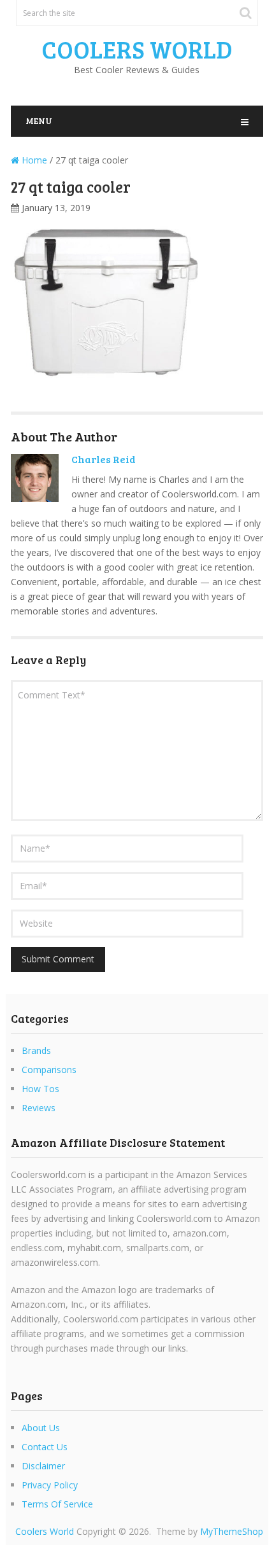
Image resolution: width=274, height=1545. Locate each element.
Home (33, 160)
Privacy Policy (50, 1485)
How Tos (40, 1089)
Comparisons (49, 1069)
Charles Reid (103, 459)
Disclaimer (43, 1466)
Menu (38, 120)
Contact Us (45, 1447)
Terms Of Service (57, 1504)
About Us (41, 1428)
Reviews (38, 1108)
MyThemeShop (231, 1531)
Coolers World (137, 49)
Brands (36, 1050)
